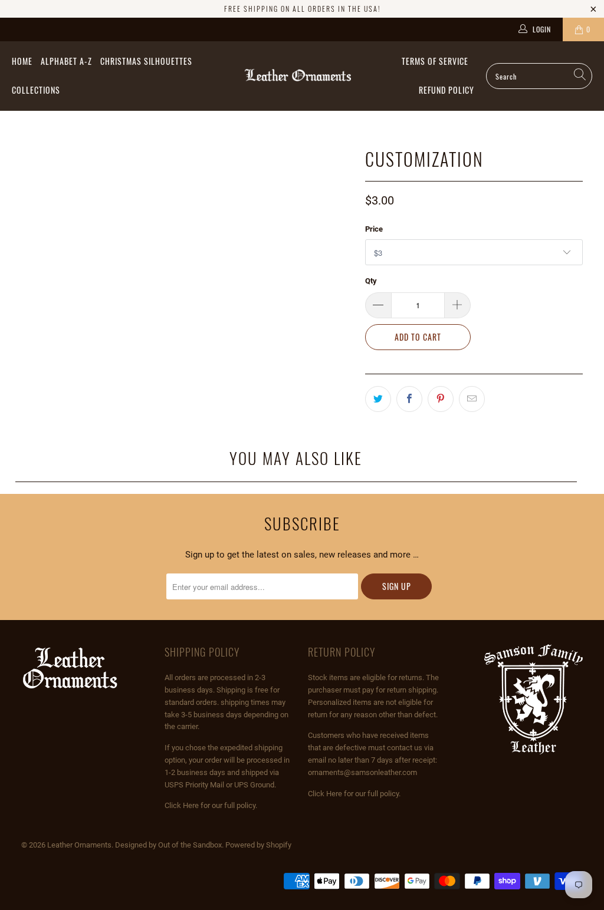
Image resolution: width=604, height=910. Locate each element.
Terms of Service (435, 61)
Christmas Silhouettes (146, 61)
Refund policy (446, 90)
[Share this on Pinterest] (441, 399)
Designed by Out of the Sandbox (168, 844)
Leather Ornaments (79, 844)
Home (22, 61)
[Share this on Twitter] (378, 399)
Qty (371, 280)
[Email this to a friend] (472, 399)
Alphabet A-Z (66, 61)
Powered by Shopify (258, 844)
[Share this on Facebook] (409, 399)
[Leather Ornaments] (298, 76)
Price (374, 229)
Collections (36, 90)
